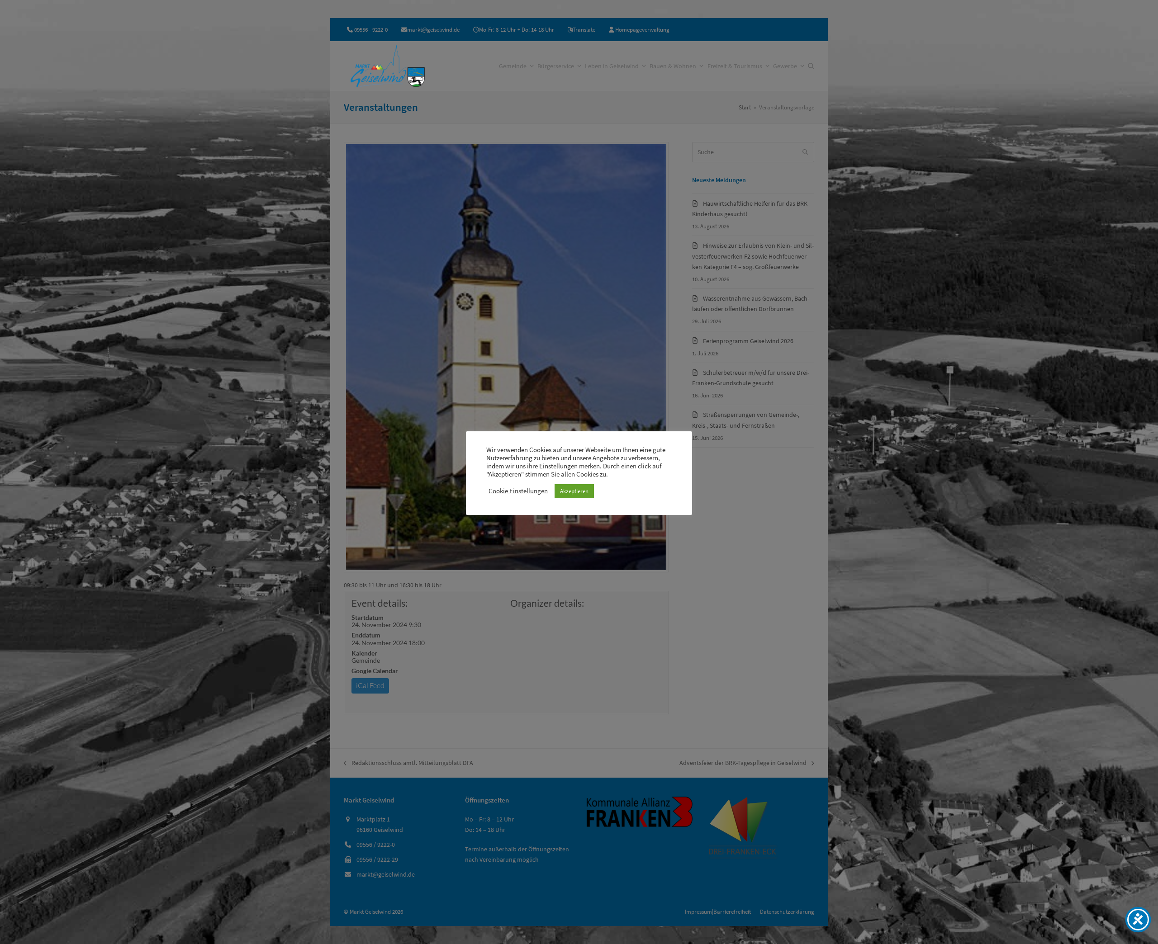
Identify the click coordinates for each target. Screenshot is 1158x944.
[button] (811, 66)
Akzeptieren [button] (574, 491)
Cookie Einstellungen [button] (518, 491)
